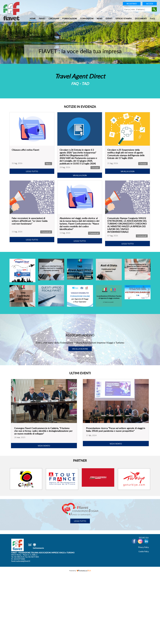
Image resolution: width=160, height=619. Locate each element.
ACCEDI (149, 3)
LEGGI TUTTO (32, 171)
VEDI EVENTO (44, 445)
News (99, 18)
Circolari (54, 18)
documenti (141, 18)
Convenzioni (87, 18)
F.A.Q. (152, 18)
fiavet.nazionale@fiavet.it (20, 561)
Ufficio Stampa (124, 18)
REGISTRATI (132, 3)
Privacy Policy (143, 547)
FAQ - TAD (80, 83)
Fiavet (42, 18)
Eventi (109, 18)
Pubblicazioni (69, 18)
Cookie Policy (143, 551)
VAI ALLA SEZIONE (80, 349)
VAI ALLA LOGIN (80, 175)
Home (33, 18)
